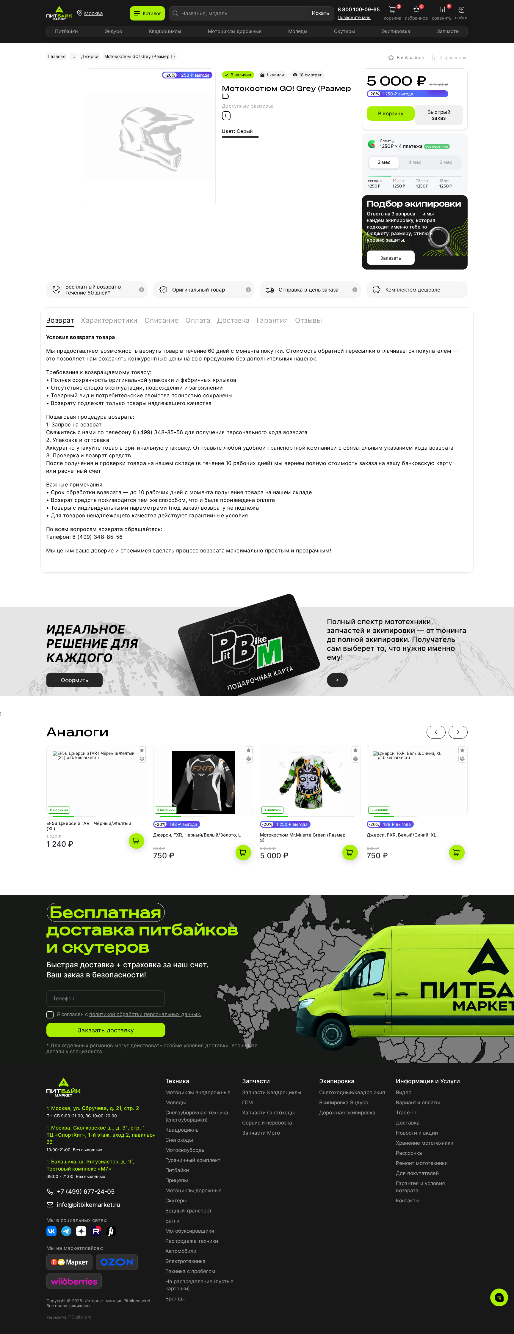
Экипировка (396, 31)
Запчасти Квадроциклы (271, 1092)
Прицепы (176, 1180)
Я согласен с (129, 1014)
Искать (320, 13)
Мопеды (297, 31)
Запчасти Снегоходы (268, 1113)
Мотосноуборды (185, 1150)
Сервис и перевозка (267, 1123)
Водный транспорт (188, 1211)
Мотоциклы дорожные (234, 31)
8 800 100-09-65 (359, 9)
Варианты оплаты (418, 1102)
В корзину (390, 113)
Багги (172, 1221)
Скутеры (344, 31)
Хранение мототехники (424, 1143)
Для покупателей (417, 1173)
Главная (56, 56)
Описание (162, 320)
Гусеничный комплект (192, 1160)
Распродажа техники (191, 1241)
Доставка (233, 320)
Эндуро (113, 31)
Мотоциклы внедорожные (198, 1092)
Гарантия (272, 320)
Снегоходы (179, 1140)
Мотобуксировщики (189, 1231)
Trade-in (406, 1113)
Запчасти (448, 31)
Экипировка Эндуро (343, 1102)
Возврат (60, 320)
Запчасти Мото (261, 1133)
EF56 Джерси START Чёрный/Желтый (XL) (88, 826)
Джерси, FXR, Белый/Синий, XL (401, 835)
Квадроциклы (165, 31)
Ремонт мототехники (422, 1163)
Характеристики (109, 320)
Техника (177, 1081)
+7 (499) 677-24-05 (86, 1191)
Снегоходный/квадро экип (352, 1092)
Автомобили (180, 1251)
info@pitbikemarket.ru (88, 1204)
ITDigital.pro (79, 1316)
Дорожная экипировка (347, 1113)
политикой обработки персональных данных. (145, 1014)
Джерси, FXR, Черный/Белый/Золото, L (197, 835)
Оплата (197, 320)
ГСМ (247, 1102)
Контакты (407, 1201)
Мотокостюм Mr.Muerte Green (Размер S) (302, 837)
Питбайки (66, 31)
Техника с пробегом (190, 1271)
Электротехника (185, 1261)
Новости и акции (417, 1133)
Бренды (175, 1299)
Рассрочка (409, 1153)
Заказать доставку (106, 1030)
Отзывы (308, 320)
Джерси (89, 56)
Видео (403, 1092)
